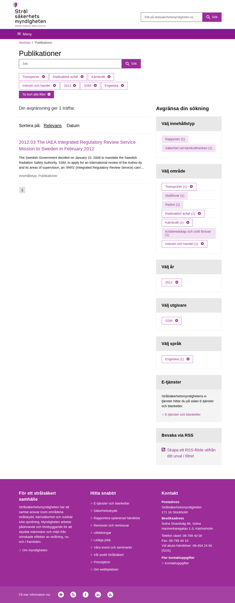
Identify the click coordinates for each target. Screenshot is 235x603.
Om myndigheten (34, 550)
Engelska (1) (175, 359)
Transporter (31, 77)
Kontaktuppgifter (177, 563)
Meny (27, 34)
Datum (73, 125)
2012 (67, 85)
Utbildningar (102, 533)
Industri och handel (36, 85)
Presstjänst (102, 562)
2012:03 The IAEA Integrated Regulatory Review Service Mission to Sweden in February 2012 (77, 145)
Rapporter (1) (175, 139)
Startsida (24, 42)
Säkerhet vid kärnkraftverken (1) (188, 148)
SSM (88, 85)
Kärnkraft (98, 77)
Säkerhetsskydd (105, 511)
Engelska (112, 85)
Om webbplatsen (106, 569)
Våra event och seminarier (113, 547)
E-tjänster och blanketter (183, 414)
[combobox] (181, 17)
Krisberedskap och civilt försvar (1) (188, 233)
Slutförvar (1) (174, 195)
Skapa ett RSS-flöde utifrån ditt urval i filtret (191, 453)
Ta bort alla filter (34, 94)
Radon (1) (172, 204)
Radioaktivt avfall (66, 77)
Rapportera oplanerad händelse (117, 518)
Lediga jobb (102, 540)
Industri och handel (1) (182, 244)
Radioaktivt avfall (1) (180, 213)
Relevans (53, 125)
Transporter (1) (176, 186)
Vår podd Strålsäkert (109, 555)
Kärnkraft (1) (175, 222)
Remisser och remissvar (111, 525)
